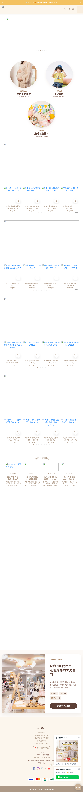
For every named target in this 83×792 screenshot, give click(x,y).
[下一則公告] (80, 2)
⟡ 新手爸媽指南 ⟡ (41, 741)
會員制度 (38, 735)
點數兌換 (45, 735)
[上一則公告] (3, 2)
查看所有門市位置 (63, 706)
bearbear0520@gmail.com (41, 757)
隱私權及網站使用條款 (41, 743)
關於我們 (41, 732)
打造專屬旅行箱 (59, 559)
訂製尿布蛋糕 (12, 632)
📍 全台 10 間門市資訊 (41, 748)
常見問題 (46, 738)
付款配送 (37, 738)
